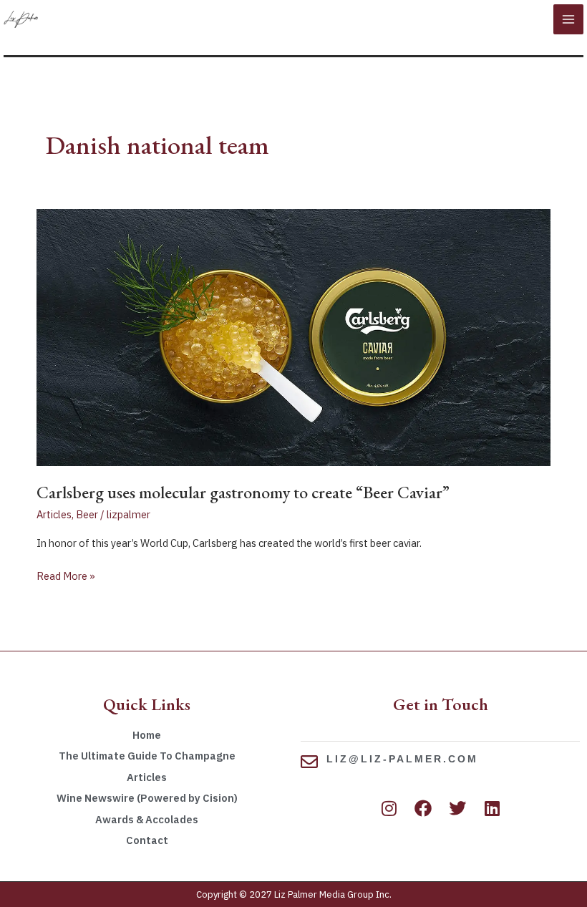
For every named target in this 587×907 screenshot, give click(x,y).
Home (146, 735)
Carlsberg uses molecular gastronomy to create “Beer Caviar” (243, 492)
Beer (87, 514)
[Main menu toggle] (568, 19)
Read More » (66, 575)
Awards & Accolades (146, 819)
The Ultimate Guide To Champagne (147, 755)
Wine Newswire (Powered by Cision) (147, 798)
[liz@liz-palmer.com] (309, 761)
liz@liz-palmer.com (402, 759)
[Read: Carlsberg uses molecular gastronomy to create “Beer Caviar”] (293, 336)
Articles (54, 514)
